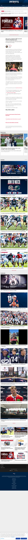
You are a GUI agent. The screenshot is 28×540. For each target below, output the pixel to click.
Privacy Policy (14, 478)
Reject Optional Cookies (24, 538)
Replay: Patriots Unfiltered (7, 11)
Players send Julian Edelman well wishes (12, 122)
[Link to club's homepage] (1, 5)
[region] (14, 536)
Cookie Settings (2, 538)
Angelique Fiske (10, 45)
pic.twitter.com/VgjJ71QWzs (11, 92)
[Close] (27, 533)
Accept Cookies (18, 538)
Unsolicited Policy (14, 483)
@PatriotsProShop (19, 87)
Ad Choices (14, 484)
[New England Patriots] (14, 474)
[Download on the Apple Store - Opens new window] (11, 470)
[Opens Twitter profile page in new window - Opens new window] (8, 47)
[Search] (25, 5)
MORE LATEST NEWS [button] (14, 270)
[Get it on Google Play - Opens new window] (16, 471)
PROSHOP (23, 5)
